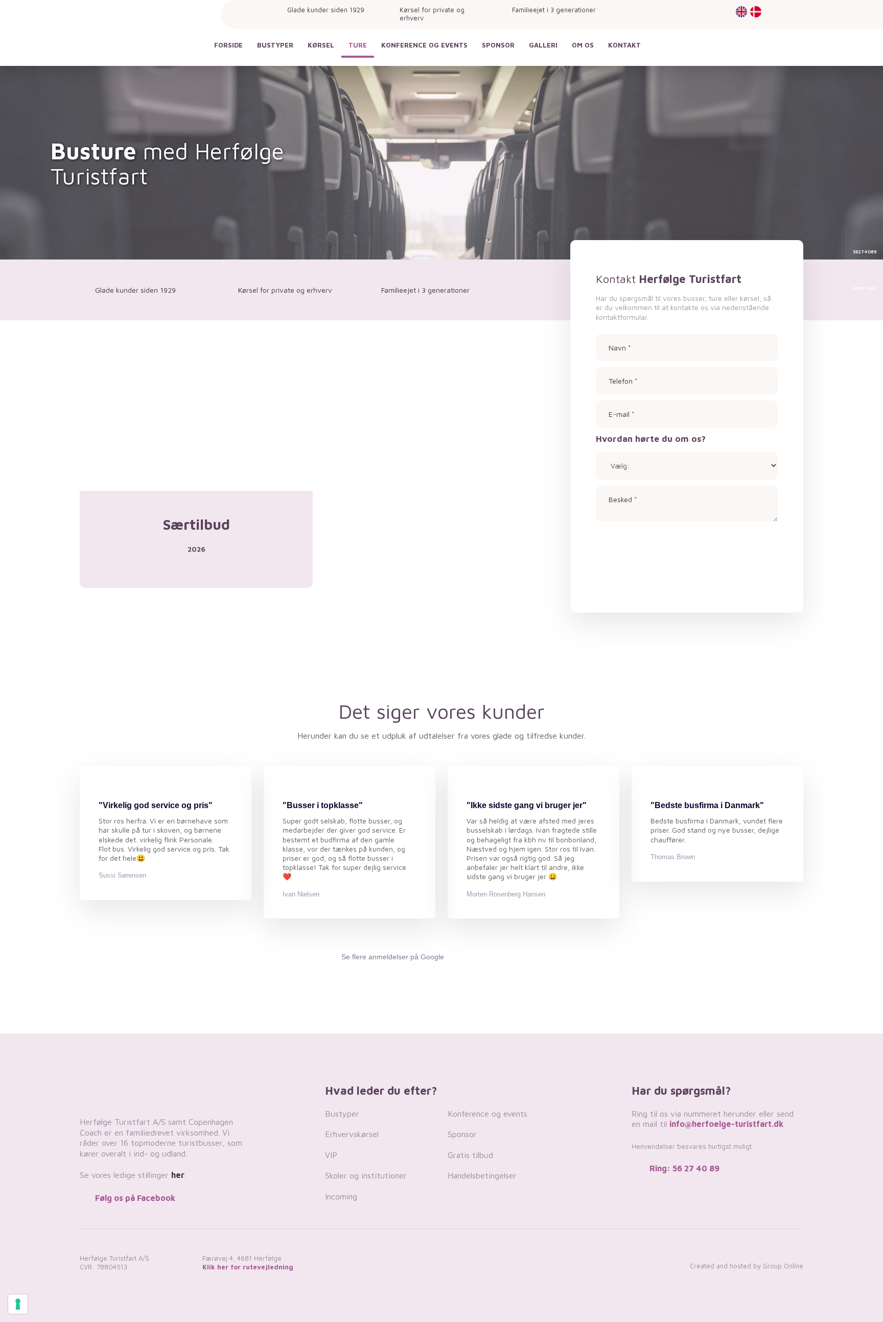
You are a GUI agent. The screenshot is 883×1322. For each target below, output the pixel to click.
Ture (357, 45)
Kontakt (624, 45)
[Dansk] (755, 11)
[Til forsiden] (137, 37)
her (177, 1174)
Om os (583, 45)
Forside (228, 45)
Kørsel (321, 45)
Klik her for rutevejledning (247, 1267)
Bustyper (275, 45)
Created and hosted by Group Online (746, 1266)
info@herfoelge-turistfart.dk (726, 1123)
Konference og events (424, 45)
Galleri (543, 45)
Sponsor (498, 45)
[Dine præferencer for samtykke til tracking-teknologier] (18, 1304)
